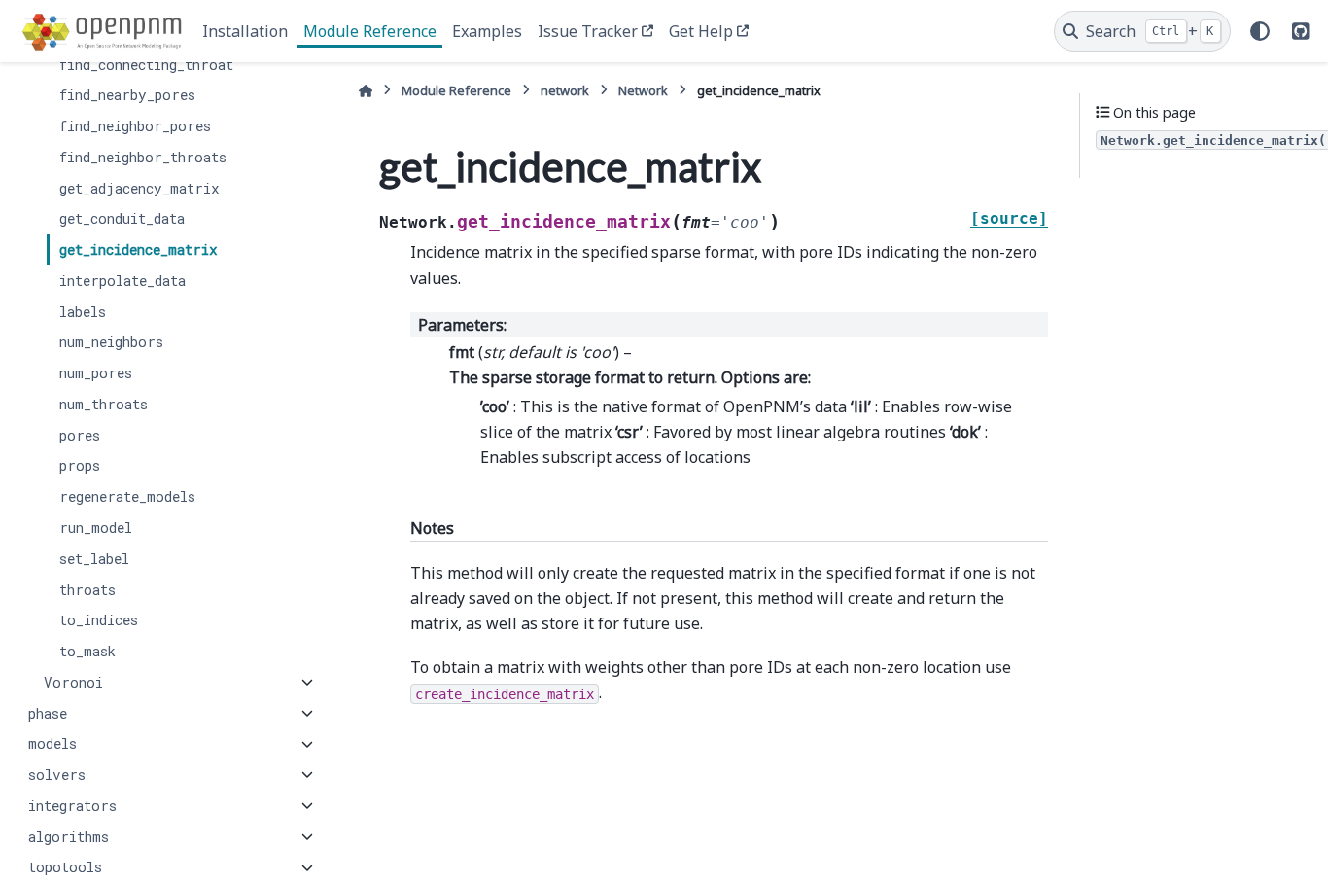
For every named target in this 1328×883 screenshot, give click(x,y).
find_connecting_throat (146, 64)
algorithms (68, 837)
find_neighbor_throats (143, 157)
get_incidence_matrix (138, 249)
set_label (94, 558)
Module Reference (370, 31)
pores (79, 435)
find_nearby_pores (127, 95)
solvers (57, 774)
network (565, 90)
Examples (487, 31)
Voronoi (73, 682)
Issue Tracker (588, 31)
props (79, 466)
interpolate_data (122, 280)
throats (87, 590)
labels (82, 311)
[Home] (365, 91)
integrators (72, 805)
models (52, 744)
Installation (245, 31)
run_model (95, 527)
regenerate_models (127, 496)
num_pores (95, 373)
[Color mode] (1260, 31)
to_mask (87, 651)
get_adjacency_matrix (139, 188)
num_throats (103, 404)
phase (47, 713)
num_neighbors (111, 343)
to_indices (98, 620)
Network (643, 90)
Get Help (701, 31)
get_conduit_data (122, 219)
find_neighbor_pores (135, 126)
